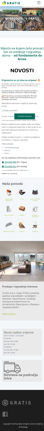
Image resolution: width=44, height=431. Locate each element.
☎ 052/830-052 (9, 166)
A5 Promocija (23, 427)
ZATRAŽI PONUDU (24, 116)
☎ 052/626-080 (9, 162)
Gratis (20, 424)
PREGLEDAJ (8, 314)
